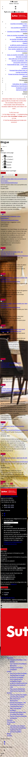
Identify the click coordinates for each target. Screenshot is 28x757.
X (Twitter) (10, 159)
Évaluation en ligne (21, 88)
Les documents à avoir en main (17, 47)
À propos (24, 78)
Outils (25, 82)
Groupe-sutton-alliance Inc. (9, 496)
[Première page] (1, 484)
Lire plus (3, 212)
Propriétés (24, 22)
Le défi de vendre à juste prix (18, 45)
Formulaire (7, 524)
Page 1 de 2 (6, 484)
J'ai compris (4, 587)
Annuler (3, 173)
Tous (2, 487)
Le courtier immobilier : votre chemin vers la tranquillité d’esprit (18, 41)
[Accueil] (12, 1)
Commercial (19, 487)
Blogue (25, 92)
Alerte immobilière (21, 90)
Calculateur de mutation (19, 84)
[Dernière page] (12, 484)
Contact (24, 94)
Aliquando (6, 487)
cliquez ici (14, 584)
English (15, 1)
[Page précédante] (2, 484)
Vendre (25, 33)
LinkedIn (8, 165)
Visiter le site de (8, 598)
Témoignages (23, 80)
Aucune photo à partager (8, 171)
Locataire (24, 68)
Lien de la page (8, 526)
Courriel (9, 167)
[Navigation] (10, 1)
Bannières (12, 487)
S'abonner (4, 549)
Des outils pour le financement (18, 59)
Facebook (10, 157)
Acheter (24, 53)
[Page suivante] (10, 484)
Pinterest (9, 162)
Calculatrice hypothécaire (19, 86)
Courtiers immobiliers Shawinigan (17, 31)
